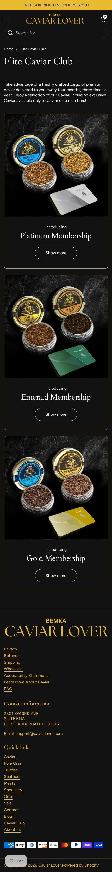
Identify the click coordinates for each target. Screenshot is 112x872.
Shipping (12, 662)
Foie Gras (12, 763)
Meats (9, 783)
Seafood (12, 776)
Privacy (10, 649)
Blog (8, 816)
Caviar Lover (49, 865)
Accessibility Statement (26, 675)
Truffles (11, 770)
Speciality (13, 789)
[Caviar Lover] (55, 19)
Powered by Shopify (80, 865)
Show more (56, 252)
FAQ (8, 688)
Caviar (9, 756)
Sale (8, 803)
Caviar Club (14, 823)
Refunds (11, 655)
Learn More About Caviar (26, 682)
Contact (11, 809)
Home (8, 49)
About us (12, 829)
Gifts (8, 796)
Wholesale (13, 668)
